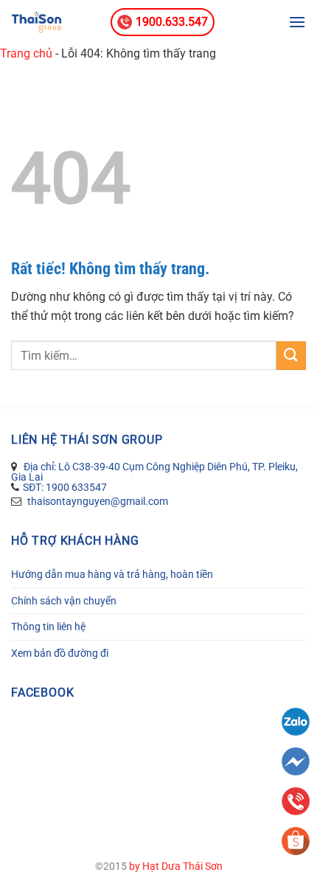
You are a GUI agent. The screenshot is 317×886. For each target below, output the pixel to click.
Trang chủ (26, 53)
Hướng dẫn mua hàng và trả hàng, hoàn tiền (112, 574)
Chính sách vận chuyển (63, 601)
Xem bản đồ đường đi (59, 653)
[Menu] (297, 22)
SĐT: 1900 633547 (65, 487)
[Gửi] (291, 355)
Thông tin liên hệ (48, 626)
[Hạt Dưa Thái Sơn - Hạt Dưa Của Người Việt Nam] (55, 22)
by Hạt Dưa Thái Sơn (176, 866)
